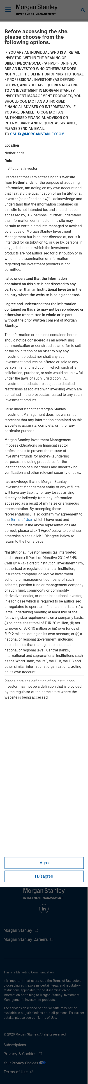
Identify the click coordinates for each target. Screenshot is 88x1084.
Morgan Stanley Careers (26, 939)
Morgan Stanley (18, 930)
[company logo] (37, 10)
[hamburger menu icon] (8, 9)
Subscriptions (15, 1045)
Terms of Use (21, 520)
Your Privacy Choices (21, 1063)
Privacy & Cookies (20, 1053)
